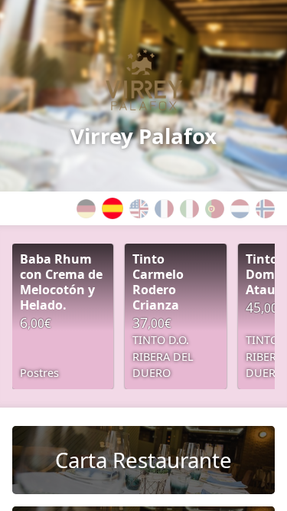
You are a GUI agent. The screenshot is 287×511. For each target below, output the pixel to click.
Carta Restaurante (143, 459)
